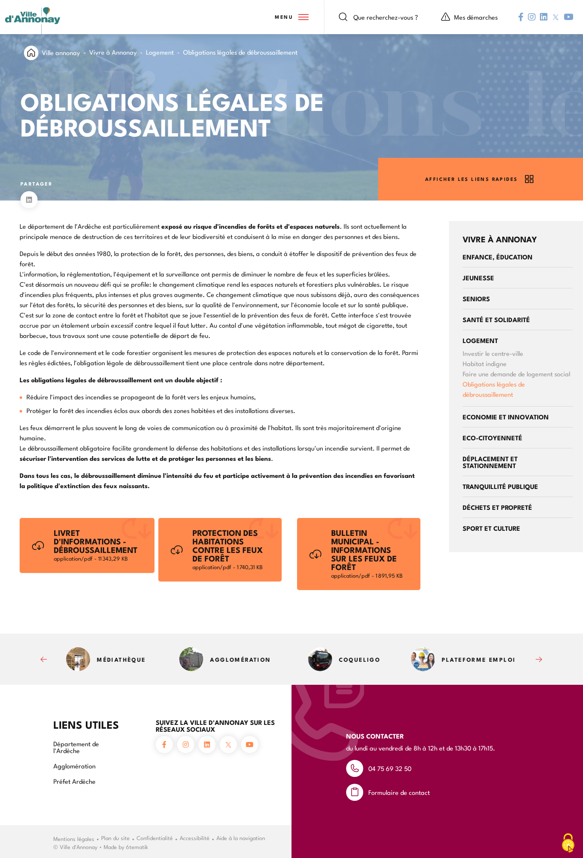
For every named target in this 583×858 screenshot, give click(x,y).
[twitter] (556, 17)
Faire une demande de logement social (516, 373)
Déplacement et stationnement (490, 462)
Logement (160, 51)
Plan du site (115, 838)
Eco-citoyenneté (492, 437)
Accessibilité (195, 838)
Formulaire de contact (399, 792)
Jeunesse (478, 277)
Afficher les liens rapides (471, 179)
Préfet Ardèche (74, 781)
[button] (291, 17)
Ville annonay (61, 52)
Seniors (476, 298)
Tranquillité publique (500, 486)
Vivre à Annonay (113, 51)
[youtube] (569, 17)
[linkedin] (544, 17)
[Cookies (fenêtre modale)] (568, 843)
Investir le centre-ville (493, 353)
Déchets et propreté (497, 507)
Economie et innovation (506, 417)
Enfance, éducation (498, 257)
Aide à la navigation (240, 838)
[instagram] (532, 17)
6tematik (137, 846)
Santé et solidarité (496, 319)
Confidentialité (155, 838)
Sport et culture (491, 528)
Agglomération (74, 765)
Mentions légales (73, 838)
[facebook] (521, 17)
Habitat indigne (485, 363)
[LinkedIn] (29, 199)
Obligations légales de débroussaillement (494, 388)
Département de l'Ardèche (76, 747)
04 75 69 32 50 (389, 768)
